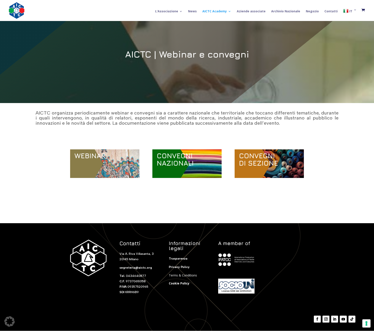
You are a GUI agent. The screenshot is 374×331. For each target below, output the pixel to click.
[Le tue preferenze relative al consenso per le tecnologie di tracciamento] (366, 323)
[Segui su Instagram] (325, 319)
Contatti (331, 11)
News (192, 11)
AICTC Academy (214, 11)
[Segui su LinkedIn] (334, 319)
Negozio (312, 11)
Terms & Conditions (183, 275)
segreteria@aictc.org (135, 268)
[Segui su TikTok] (351, 319)
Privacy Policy (179, 267)
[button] (9, 321)
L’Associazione (166, 11)
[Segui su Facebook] (317, 319)
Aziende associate (251, 11)
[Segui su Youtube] (343, 319)
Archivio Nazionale (285, 11)
